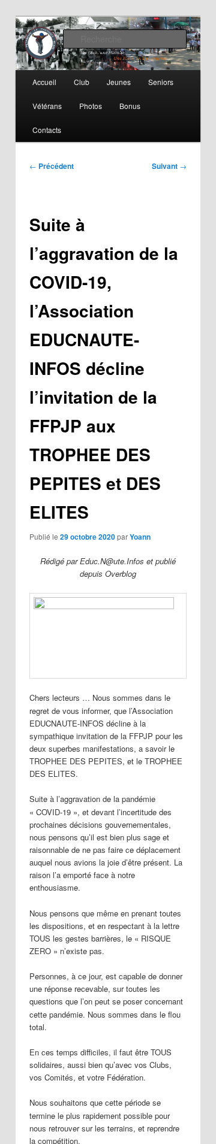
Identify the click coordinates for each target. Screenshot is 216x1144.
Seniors (160, 82)
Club (81, 82)
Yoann (140, 536)
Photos (90, 106)
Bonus (129, 106)
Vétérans (47, 106)
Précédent (51, 166)
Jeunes (119, 82)
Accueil (44, 82)
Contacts (46, 130)
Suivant (169, 166)
